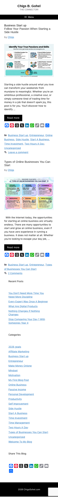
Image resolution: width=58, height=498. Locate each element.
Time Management (19, 422)
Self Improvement (18, 403)
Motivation (14, 375)
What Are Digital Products (23, 306)
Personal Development (21, 394)
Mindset (13, 370)
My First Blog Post (18, 380)
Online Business (17, 384)
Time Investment (13, 143)
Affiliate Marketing (18, 351)
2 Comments (15, 273)
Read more (13, 117)
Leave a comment (18, 152)
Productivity (15, 399)
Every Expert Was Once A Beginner (28, 301)
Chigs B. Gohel (29, 6)
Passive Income (17, 389)
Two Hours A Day (34, 143)
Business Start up (18, 135)
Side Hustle (22, 139)
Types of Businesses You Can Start (28, 432)
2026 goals (14, 346)
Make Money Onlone (20, 365)
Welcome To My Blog (20, 441)
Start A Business (39, 139)
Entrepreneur (36, 135)
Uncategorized (12, 148)
